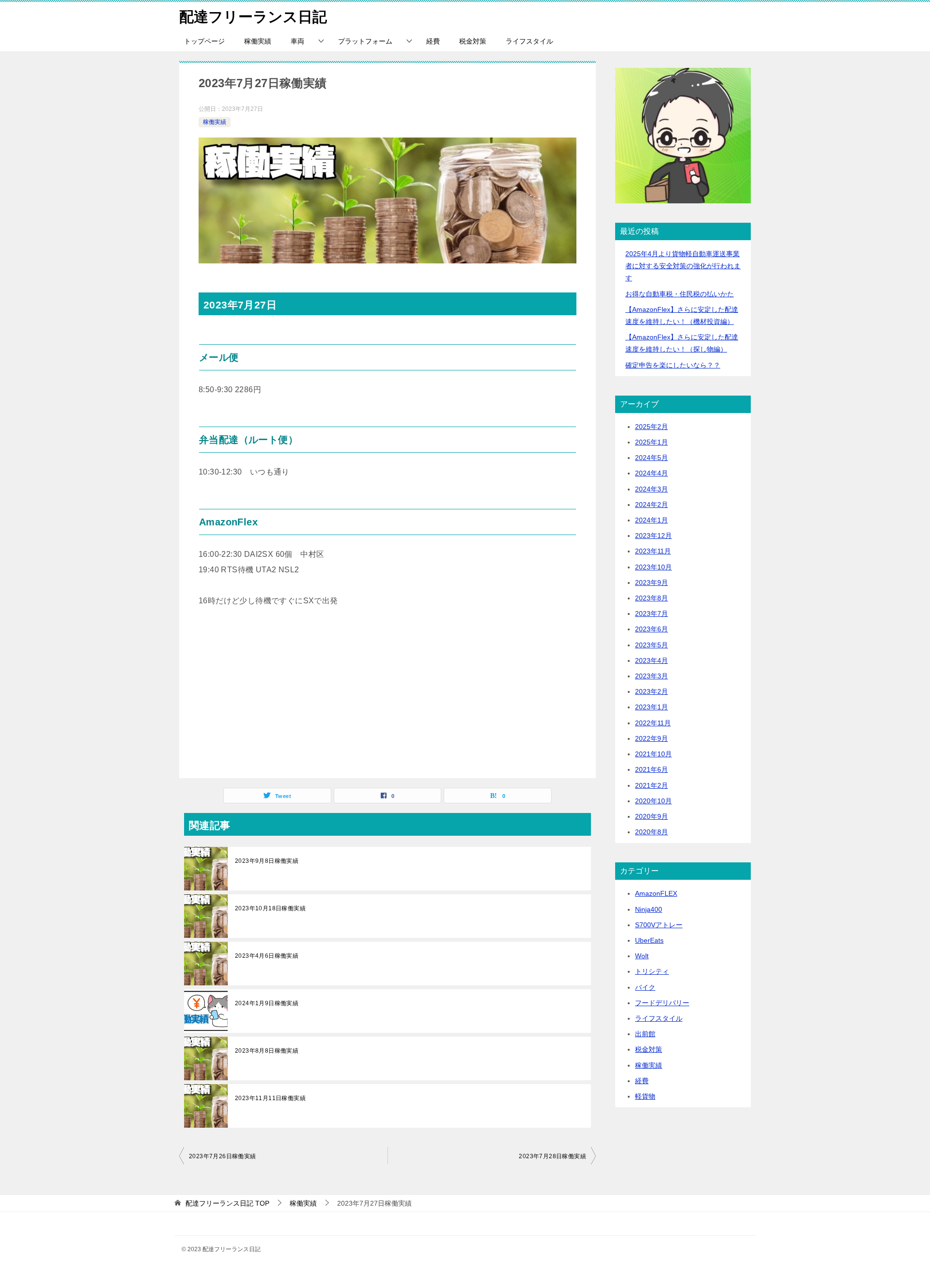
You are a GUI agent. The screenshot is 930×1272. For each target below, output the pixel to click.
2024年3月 (651, 489)
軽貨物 (645, 1096)
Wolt (642, 956)
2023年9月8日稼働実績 (266, 861)
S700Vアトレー (658, 925)
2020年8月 (651, 832)
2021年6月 (651, 769)
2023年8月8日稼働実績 (266, 1050)
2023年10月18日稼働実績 (270, 908)
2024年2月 (651, 504)
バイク (645, 987)
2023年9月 (651, 582)
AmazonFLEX (656, 893)
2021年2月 (651, 785)
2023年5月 (651, 645)
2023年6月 (651, 629)
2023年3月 (651, 676)
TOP (227, 1203)
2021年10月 (653, 754)
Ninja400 (648, 909)
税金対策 (472, 41)
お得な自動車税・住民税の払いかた (679, 294)
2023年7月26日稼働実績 (222, 1156)
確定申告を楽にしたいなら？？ (672, 365)
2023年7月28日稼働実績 (552, 1156)
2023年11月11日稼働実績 (270, 1098)
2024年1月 (651, 520)
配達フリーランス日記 (253, 17)
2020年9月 (651, 816)
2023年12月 (653, 535)
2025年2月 (651, 426)
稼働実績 (257, 41)
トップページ (204, 41)
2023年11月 (653, 551)
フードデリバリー (662, 1003)
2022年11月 (653, 723)
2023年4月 (651, 660)
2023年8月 (651, 598)
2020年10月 (653, 801)
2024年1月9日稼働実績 (266, 1003)
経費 (433, 41)
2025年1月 (651, 442)
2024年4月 (651, 473)
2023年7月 (651, 613)
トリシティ (652, 971)
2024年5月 (651, 457)
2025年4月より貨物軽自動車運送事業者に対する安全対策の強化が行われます (683, 266)
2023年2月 (651, 691)
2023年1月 (651, 707)
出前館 (645, 1034)
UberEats (649, 940)
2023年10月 (653, 567)
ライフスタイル (529, 41)
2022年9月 (651, 738)
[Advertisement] (387, 696)
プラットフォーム (365, 41)
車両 (297, 41)
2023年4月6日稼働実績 (266, 955)
